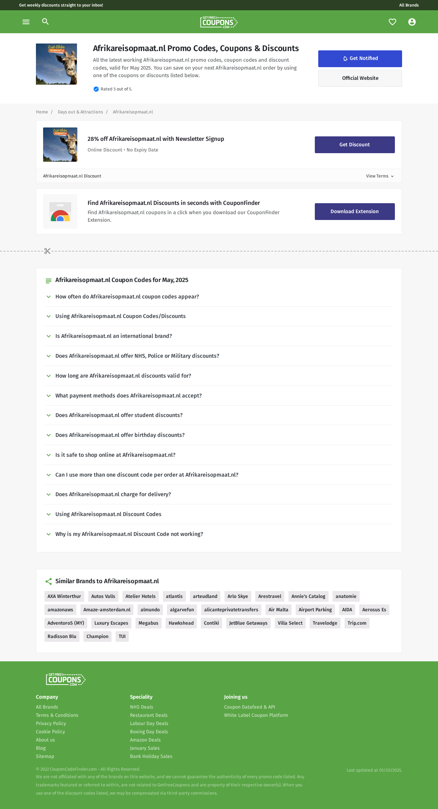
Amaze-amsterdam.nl (106, 610)
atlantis (174, 596)
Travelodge (325, 623)
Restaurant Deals (149, 715)
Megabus (148, 623)
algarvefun (182, 610)
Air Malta (278, 610)
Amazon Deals (145, 740)
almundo (150, 610)
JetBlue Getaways (248, 623)
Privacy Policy (51, 723)
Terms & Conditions (57, 715)
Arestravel (269, 596)
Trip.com (357, 623)
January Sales (145, 748)
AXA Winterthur (64, 596)
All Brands (409, 5)
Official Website (360, 78)
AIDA (347, 610)
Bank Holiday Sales (151, 756)
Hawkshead (181, 623)
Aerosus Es (374, 610)
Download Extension (355, 211)
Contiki (211, 623)
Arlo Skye (238, 596)
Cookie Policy (50, 732)
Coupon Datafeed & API (249, 707)
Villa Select (290, 623)
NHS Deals (141, 707)
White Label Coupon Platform (256, 715)
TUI (122, 636)
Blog (41, 748)
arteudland (205, 596)
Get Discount (354, 145)
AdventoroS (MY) (66, 623)
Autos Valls (103, 596)
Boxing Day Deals (149, 732)
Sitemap (45, 756)
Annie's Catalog (308, 596)
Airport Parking (315, 610)
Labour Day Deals (149, 723)
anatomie (346, 596)
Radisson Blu (62, 636)
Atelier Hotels (141, 596)
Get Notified (360, 58)
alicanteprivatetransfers (231, 610)
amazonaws (60, 610)
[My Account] (412, 21)
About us (45, 740)
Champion (97, 636)
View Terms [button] (380, 176)
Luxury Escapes (111, 623)
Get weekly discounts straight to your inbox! (61, 5)
